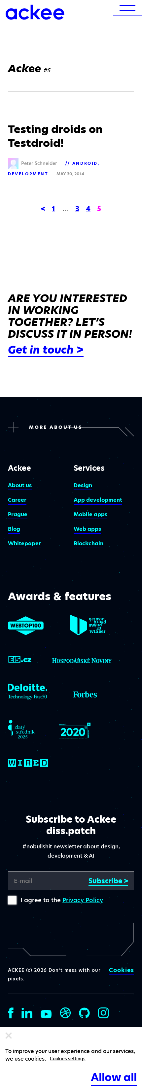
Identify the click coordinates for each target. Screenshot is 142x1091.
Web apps (87, 529)
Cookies (121, 970)
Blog (14, 529)
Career (17, 500)
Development (28, 174)
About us (20, 485)
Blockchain (88, 543)
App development (98, 500)
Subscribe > (108, 881)
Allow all (114, 1077)
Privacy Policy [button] (82, 900)
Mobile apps (90, 514)
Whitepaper (24, 543)
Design (83, 485)
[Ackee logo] (35, 12)
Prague (17, 514)
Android (85, 163)
